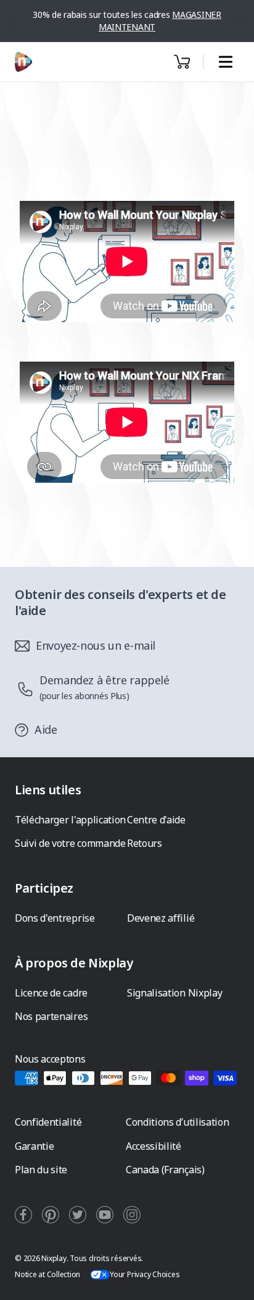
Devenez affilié (160, 918)
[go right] (241, 21)
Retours (144, 843)
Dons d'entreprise (55, 918)
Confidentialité (48, 1122)
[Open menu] (225, 62)
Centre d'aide (156, 819)
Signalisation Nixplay (174, 993)
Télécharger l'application (70, 819)
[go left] (13, 21)
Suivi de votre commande (70, 843)
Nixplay (53, 1258)
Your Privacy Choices (144, 1274)
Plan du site (41, 1169)
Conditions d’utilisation (177, 1122)
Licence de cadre (51, 993)
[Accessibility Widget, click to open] (230, 1280)
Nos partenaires (51, 1016)
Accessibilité (153, 1146)
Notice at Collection (47, 1274)
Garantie (34, 1146)
